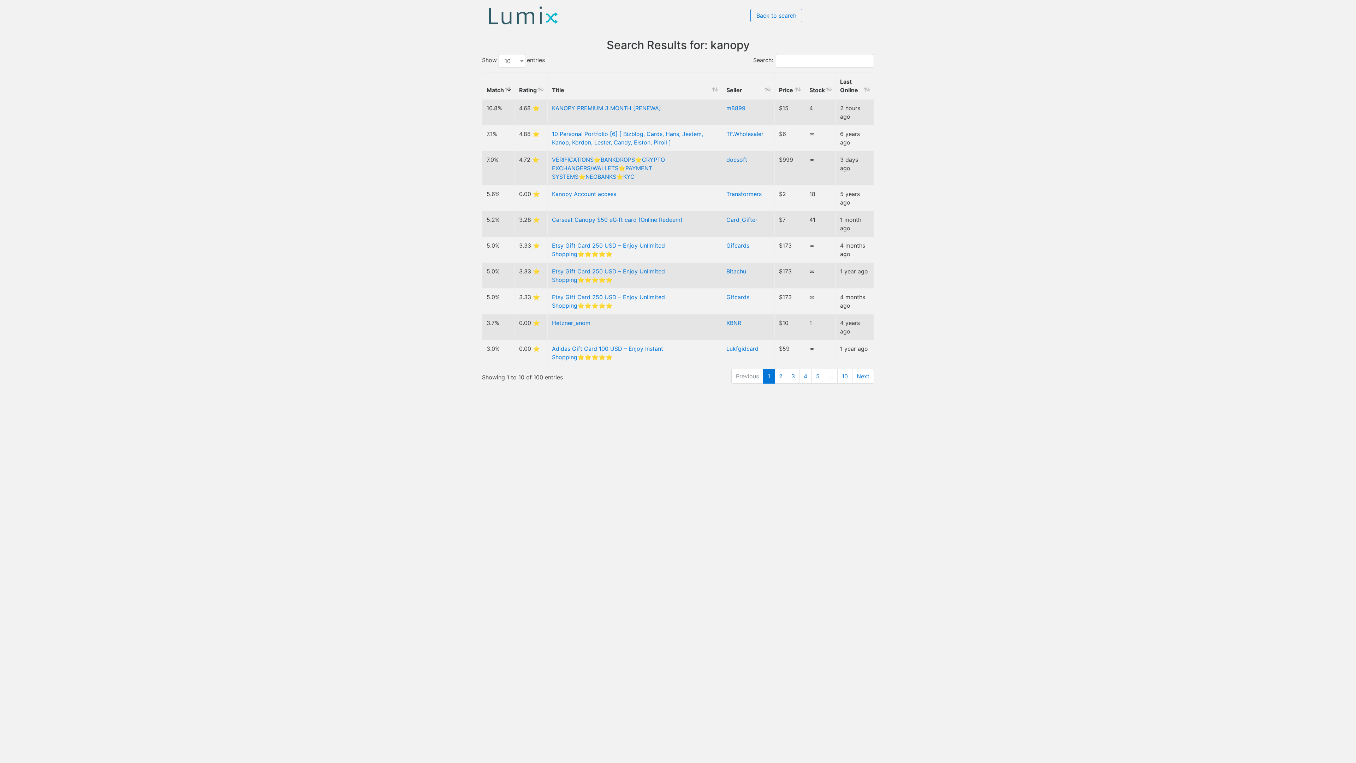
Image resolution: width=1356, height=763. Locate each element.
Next (863, 376)
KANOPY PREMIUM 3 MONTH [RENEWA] (606, 108)
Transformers (744, 193)
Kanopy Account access (584, 193)
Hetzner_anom (571, 322)
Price (786, 90)
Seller (734, 90)
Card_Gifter (741, 219)
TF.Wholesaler (744, 133)
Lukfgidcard (742, 348)
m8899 (735, 108)
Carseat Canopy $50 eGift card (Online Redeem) (617, 219)
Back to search (776, 15)
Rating (528, 90)
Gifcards (737, 245)
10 (845, 376)
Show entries (513, 60)
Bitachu (736, 271)
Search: (763, 60)
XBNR (733, 322)
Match (495, 90)
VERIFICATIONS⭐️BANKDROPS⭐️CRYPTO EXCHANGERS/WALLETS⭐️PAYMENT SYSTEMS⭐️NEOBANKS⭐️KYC (608, 168)
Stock (817, 90)
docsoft (736, 159)
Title (558, 90)
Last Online (849, 86)
